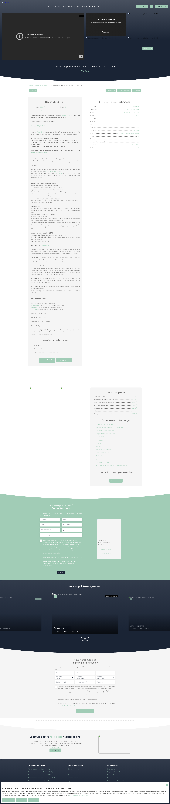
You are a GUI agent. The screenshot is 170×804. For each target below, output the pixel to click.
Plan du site (110, 775)
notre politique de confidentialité (78, 795)
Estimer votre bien (73, 769)
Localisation (99, 676)
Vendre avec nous (73, 772)
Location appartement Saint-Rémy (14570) (41, 778)
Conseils (84, 6)
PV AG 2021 (99, 443)
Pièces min (100, 682)
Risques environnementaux (104, 424)
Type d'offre (59, 676)
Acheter (58, 6)
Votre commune (46, 530)
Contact (99, 6)
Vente (31, 86)
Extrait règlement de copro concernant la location (112, 465)
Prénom (43, 519)
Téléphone (66, 525)
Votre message (46, 535)
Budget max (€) (61, 682)
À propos (91, 6)
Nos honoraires (112, 769)
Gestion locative (73, 778)
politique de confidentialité (66, 705)
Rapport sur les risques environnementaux (109, 427)
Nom (64, 519)
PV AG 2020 (99, 440)
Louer (64, 6)
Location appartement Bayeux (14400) (40, 772)
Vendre (70, 6)
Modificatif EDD (101, 437)
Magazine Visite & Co (114, 772)
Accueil (50, 6)
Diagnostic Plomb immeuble (105, 430)
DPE (97, 459)
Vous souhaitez (66, 529)
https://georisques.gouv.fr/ (53, 171)
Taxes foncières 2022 (102, 453)
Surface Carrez (100, 456)
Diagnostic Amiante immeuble (105, 434)
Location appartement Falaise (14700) (40, 781)
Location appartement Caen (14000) (40, 775)
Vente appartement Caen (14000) (39, 769)
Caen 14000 (48, 86)
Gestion (76, 6)
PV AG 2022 (99, 446)
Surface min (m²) (82, 682)
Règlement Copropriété (103, 449)
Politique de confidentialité (115, 781)
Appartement (38, 86)
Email (42, 525)
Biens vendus (72, 775)
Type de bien (79, 676)
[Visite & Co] (8, 6)
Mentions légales (112, 778)
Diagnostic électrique (102, 462)
